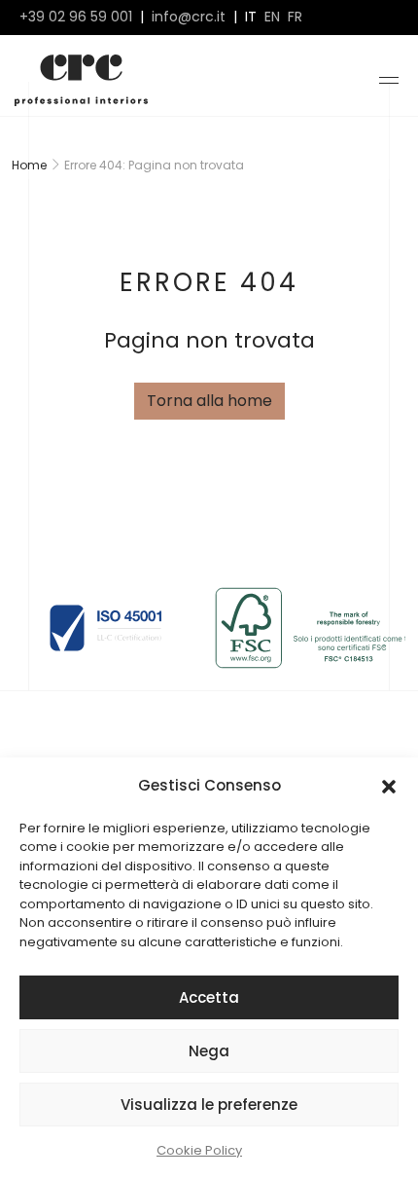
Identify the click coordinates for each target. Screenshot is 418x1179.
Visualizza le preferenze (209, 1104)
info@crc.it (189, 17)
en (272, 17)
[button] (389, 785)
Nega (209, 1051)
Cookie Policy (199, 1150)
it (251, 17)
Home (29, 165)
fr (295, 17)
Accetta (209, 997)
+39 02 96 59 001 (75, 17)
